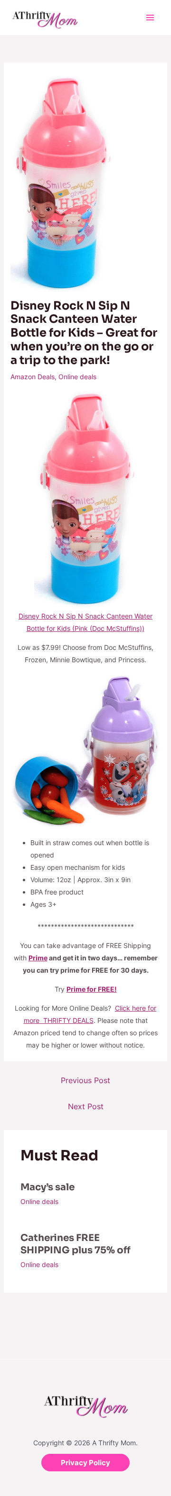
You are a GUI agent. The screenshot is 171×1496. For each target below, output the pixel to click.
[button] (85, 1462)
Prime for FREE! (91, 989)
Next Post (86, 1106)
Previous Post (85, 1080)
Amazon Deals (32, 377)
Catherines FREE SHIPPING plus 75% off (75, 1244)
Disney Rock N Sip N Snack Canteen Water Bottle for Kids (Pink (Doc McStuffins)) (85, 622)
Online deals (77, 377)
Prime (38, 958)
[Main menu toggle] (150, 17)
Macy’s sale (47, 1187)
